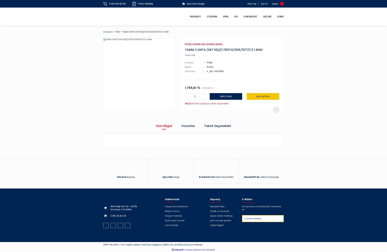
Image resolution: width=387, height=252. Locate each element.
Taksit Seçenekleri (217, 126)
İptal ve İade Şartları (220, 220)
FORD (209, 62)
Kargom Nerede (173, 215)
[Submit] (286, 218)
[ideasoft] (178, 249)
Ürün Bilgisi (164, 126)
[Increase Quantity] (202, 96)
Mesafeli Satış (217, 206)
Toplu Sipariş (145, 3)
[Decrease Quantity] (188, 96)
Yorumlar (188, 126)
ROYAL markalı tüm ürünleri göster (204, 44)
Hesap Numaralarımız (176, 206)
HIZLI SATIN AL (263, 96)
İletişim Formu (172, 211)
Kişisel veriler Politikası (221, 215)
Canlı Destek (171, 225)
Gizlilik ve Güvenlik (219, 211)
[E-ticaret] (193, 250)
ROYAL (210, 66)
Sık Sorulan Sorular (175, 220)
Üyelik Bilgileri (217, 225)
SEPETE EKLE (226, 96)
